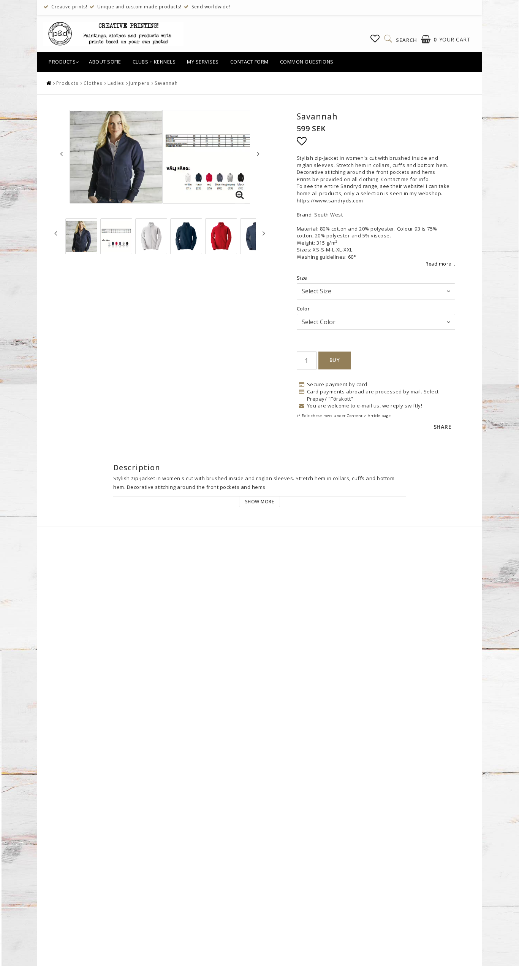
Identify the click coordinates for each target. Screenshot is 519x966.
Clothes (93, 83)
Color (303, 308)
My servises (203, 61)
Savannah (166, 83)
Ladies (115, 83)
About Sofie (105, 61)
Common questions (307, 61)
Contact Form (249, 61)
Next (258, 154)
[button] (375, 38)
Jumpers (139, 83)
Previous (61, 154)
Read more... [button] (440, 264)
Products (62, 61)
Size (302, 277)
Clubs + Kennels (154, 61)
